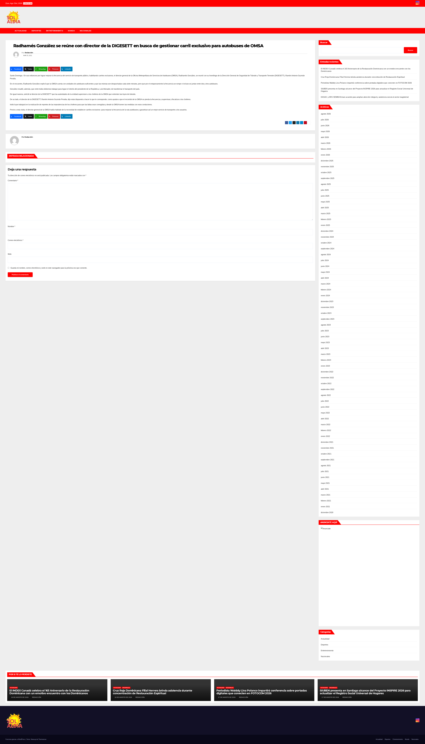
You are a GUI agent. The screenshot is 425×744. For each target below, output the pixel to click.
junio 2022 (325, 407)
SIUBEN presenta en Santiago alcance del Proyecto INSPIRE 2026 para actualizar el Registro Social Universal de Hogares (365, 692)
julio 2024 (325, 260)
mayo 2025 (325, 202)
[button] (418, 31)
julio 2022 (325, 401)
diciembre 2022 (327, 372)
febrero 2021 (326, 501)
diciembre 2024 (327, 231)
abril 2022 (325, 419)
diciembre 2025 (327, 161)
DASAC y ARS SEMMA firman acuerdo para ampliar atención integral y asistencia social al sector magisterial (365, 97)
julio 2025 (325, 190)
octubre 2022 (326, 383)
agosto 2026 (326, 114)
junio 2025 (325, 196)
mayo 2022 (325, 413)
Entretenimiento (54, 31)
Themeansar (42, 739)
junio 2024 (325, 266)
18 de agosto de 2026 (20, 697)
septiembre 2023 (327, 319)
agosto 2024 (326, 254)
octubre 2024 (326, 243)
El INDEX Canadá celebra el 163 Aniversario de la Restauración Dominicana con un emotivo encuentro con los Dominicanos (49, 692)
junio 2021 (325, 477)
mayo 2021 (325, 483)
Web (9, 254)
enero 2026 (325, 155)
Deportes (36, 31)
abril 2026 (325, 137)
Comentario (13, 180)
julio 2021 (325, 471)
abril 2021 (325, 489)
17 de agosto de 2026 (227, 697)
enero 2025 (325, 225)
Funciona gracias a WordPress (16, 739)
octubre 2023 (326, 313)
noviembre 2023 (327, 307)
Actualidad (21, 31)
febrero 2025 (326, 219)
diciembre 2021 (327, 442)
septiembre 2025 (327, 178)
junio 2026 (325, 126)
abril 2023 (325, 348)
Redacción (29, 53)
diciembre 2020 (327, 512)
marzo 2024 (325, 284)
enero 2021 (325, 507)
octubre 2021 (326, 454)
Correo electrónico (15, 240)
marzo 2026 (325, 143)
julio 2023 (325, 331)
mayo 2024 (325, 272)
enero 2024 (325, 296)
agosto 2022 (326, 395)
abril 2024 (325, 278)
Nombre (11, 226)
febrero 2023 (326, 360)
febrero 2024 (326, 290)
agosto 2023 (326, 325)
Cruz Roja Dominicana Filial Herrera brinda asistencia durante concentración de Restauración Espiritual (363, 77)
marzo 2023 (325, 354)
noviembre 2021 (327, 448)
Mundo (71, 31)
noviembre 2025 (327, 167)
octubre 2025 (326, 172)
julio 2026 (325, 120)
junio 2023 (325, 337)
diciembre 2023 (327, 301)
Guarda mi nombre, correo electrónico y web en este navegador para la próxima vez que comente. (49, 268)
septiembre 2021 (327, 460)
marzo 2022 (325, 424)
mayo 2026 (325, 131)
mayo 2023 (325, 342)
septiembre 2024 (327, 249)
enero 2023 (325, 366)
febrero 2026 (326, 149)
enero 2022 (325, 436)
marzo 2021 (325, 495)
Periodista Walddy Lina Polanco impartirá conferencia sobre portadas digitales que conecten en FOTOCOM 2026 (366, 83)
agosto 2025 (326, 184)
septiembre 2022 (327, 389)
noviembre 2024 (327, 237)
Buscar (324, 42)
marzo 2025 (325, 213)
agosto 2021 (326, 466)
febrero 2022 (326, 430)
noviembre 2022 (327, 378)
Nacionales (85, 31)
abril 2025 (325, 208)
